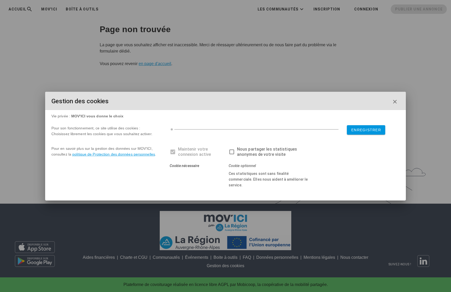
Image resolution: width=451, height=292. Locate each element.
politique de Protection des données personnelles (113, 154)
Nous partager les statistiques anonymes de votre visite (267, 152)
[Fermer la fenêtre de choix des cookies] (395, 101)
